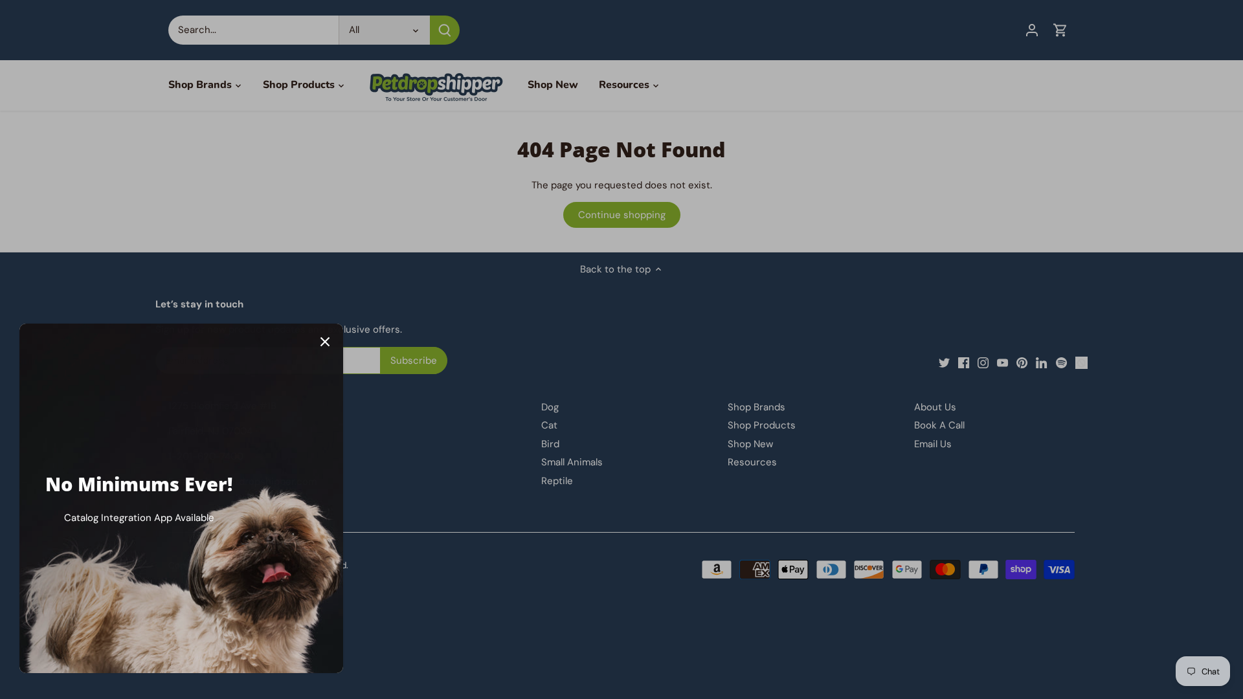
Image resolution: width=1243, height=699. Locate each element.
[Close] (331, 341)
